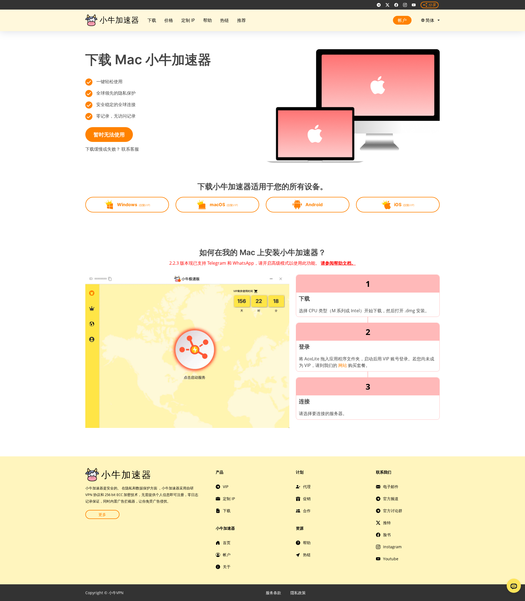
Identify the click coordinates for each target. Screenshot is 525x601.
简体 (430, 20)
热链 (224, 20)
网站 (342, 365)
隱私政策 (298, 592)
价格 (168, 20)
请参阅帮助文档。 (338, 263)
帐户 (402, 20)
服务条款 (273, 592)
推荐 (241, 20)
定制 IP (188, 20)
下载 (151, 20)
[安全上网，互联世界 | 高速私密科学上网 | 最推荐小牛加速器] (379, 5)
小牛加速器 (119, 20)
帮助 (207, 20)
